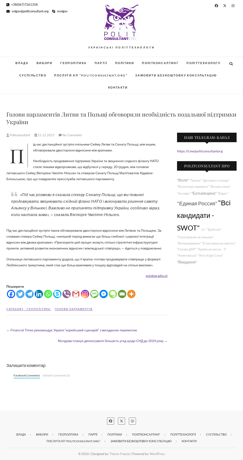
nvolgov (62, 11)
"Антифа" (184, 193)
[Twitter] (20, 294)
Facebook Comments (27, 375)
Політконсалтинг (160, 63)
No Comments (72, 135)
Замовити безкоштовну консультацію (176, 75)
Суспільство (32, 75)
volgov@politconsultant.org (30, 11)
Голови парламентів (74, 308)
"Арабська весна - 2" (212, 249)
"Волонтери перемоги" (193, 186)
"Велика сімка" (220, 186)
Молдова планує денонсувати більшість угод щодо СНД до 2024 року (113, 341)
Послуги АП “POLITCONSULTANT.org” (90, 75)
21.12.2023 (46, 135)
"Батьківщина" (204, 193)
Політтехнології (203, 63)
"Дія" (203, 229)
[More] (131, 294)
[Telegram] (29, 294)
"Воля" (183, 180)
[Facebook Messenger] (103, 294)
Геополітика (73, 63)
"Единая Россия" (197, 203)
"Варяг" (222, 193)
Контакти (118, 87)
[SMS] (94, 294)
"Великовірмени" (189, 243)
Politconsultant (20, 135)
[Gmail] (76, 294)
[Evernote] (113, 294)
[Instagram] (85, 294)
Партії (101, 63)
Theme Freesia (120, 454)
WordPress (157, 454)
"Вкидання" (187, 262)
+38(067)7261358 (24, 4)
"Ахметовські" (187, 255)
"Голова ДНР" (186, 249)
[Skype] (57, 294)
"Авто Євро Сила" (210, 255)
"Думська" (214, 229)
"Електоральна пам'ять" (219, 243)
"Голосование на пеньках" (195, 237)
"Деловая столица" (215, 180)
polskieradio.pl (157, 276)
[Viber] (66, 294)
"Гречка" (195, 180)
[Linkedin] (39, 294)
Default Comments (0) (56, 375)
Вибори (44, 63)
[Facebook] (11, 294)
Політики (124, 63)
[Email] (122, 294)
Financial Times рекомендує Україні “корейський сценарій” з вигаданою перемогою (71, 330)
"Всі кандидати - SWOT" (203, 215)
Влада (22, 63)
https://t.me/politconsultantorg (200, 151)
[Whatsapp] (48, 294)
